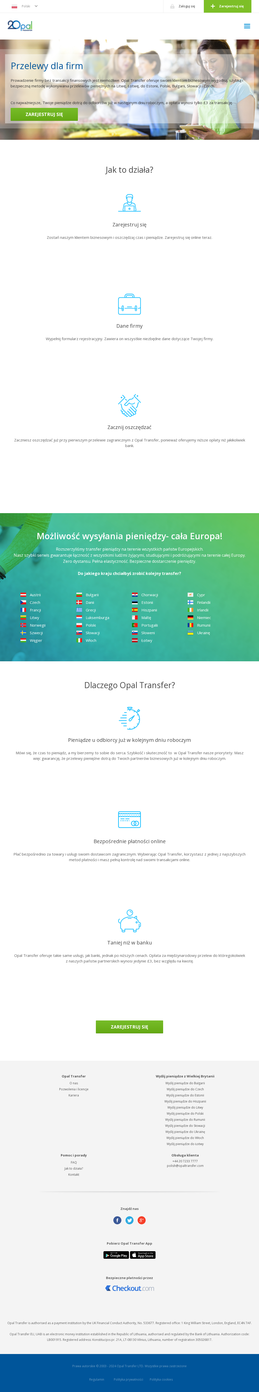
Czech (35, 602)
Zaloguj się (187, 6)
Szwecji (36, 632)
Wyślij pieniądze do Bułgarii (185, 1083)
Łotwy (146, 640)
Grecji (91, 610)
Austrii (35, 594)
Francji (35, 610)
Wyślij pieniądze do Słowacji (185, 1126)
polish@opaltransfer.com (185, 1166)
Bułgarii (92, 594)
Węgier (36, 640)
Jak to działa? (73, 1168)
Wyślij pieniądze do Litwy (185, 1107)
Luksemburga (97, 617)
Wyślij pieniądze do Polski (185, 1113)
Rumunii (203, 625)
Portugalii (149, 625)
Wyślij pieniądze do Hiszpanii (185, 1101)
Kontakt (73, 1174)
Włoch (91, 640)
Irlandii (202, 610)
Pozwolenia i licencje (74, 1089)
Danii (90, 602)
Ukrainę (203, 632)
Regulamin (96, 1379)
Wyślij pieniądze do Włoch (185, 1138)
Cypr (201, 594)
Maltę (146, 617)
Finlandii (203, 602)
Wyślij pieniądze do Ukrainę (185, 1132)
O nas (74, 1083)
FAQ (74, 1162)
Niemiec (204, 617)
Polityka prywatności (128, 1379)
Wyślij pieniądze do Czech (185, 1089)
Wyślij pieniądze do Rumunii (185, 1119)
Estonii (147, 602)
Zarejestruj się (231, 6)
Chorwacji (149, 594)
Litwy (34, 617)
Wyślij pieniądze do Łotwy (185, 1144)
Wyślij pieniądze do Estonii (185, 1095)
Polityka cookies (161, 1379)
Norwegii (38, 625)
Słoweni (148, 632)
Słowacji (93, 632)
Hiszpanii (149, 610)
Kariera (74, 1095)
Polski (26, 6)
